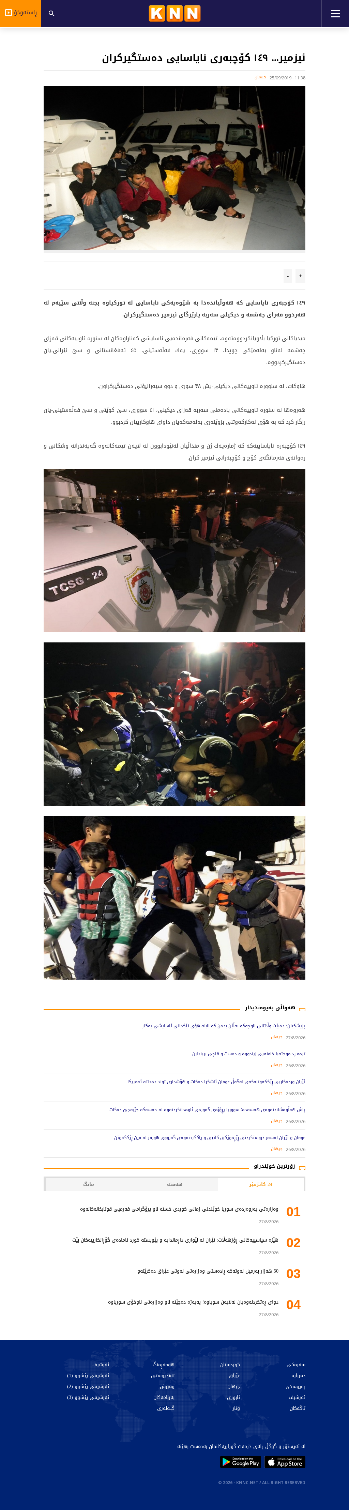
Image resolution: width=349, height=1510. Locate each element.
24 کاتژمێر (260, 1184)
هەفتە (174, 1184)
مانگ (88, 1184)
